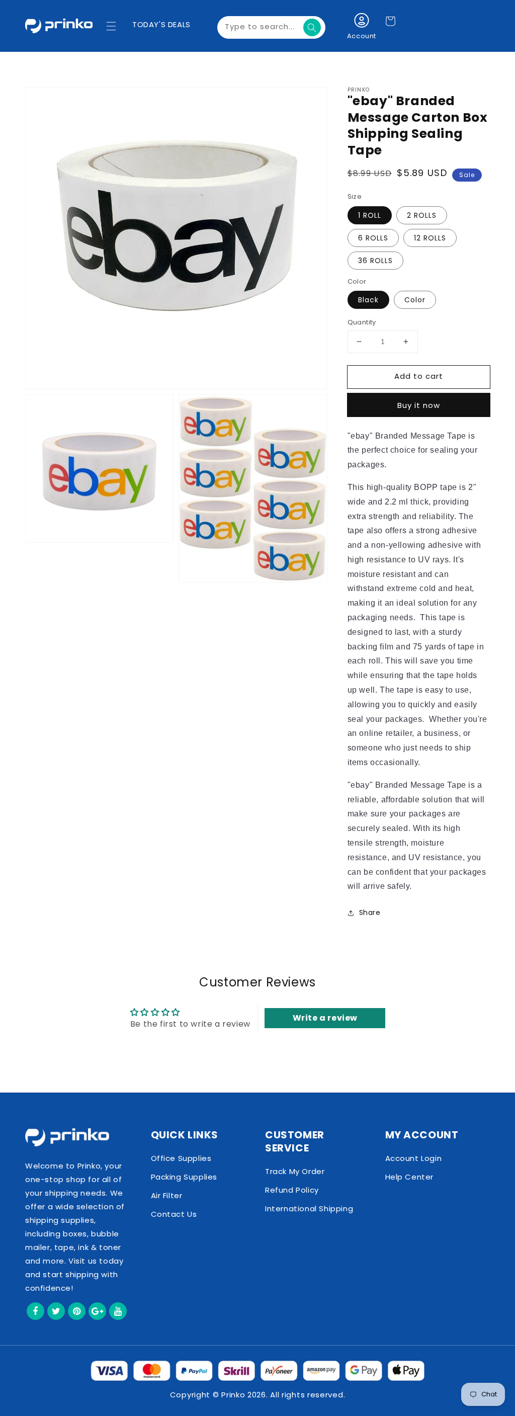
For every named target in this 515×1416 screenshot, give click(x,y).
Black (368, 300)
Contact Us (174, 1214)
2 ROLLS (422, 215)
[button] (111, 26)
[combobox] (271, 27)
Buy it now (418, 405)
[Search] (312, 27)
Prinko (233, 1394)
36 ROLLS (375, 261)
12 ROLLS (430, 238)
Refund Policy (292, 1190)
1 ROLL (369, 215)
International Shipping (309, 1208)
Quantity (362, 322)
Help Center (409, 1177)
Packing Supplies (184, 1177)
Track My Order (294, 1171)
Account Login (413, 1158)
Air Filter (167, 1195)
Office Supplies (181, 1158)
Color (414, 300)
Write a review (325, 1018)
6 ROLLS (373, 238)
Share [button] (370, 912)
